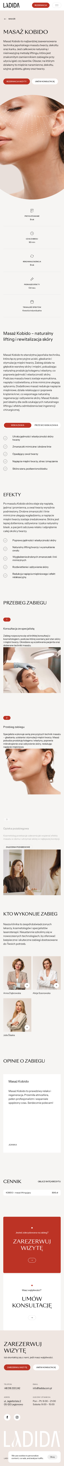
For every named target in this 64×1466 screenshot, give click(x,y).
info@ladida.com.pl (42, 1388)
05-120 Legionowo (13, 1404)
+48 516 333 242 (12, 1388)
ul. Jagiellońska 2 (12, 1401)
